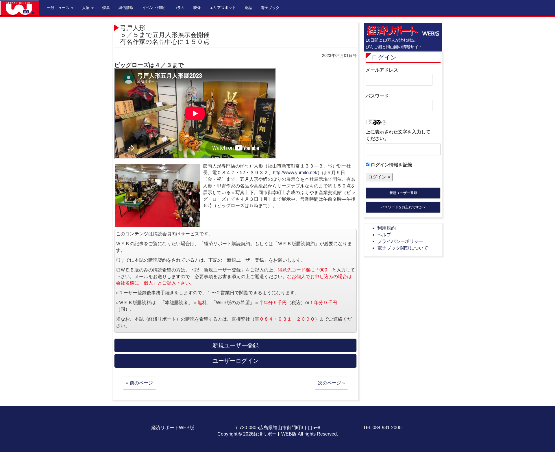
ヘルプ (384, 234)
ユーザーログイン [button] (235, 361)
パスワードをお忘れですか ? (403, 207)
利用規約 (386, 228)
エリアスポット (223, 7)
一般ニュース (59, 7)
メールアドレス (382, 70)
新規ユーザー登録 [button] (235, 345)
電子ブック (270, 7)
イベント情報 (153, 7)
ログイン (384, 57)
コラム (179, 7)
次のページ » (331, 382)
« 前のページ (139, 382)
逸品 (248, 7)
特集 (106, 7)
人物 (86, 7)
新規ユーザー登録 (403, 193)
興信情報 (126, 7)
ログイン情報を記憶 (390, 164)
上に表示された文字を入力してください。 (398, 135)
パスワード (377, 96)
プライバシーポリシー (400, 241)
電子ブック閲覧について (402, 247)
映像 (197, 7)
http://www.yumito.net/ (295, 172)
